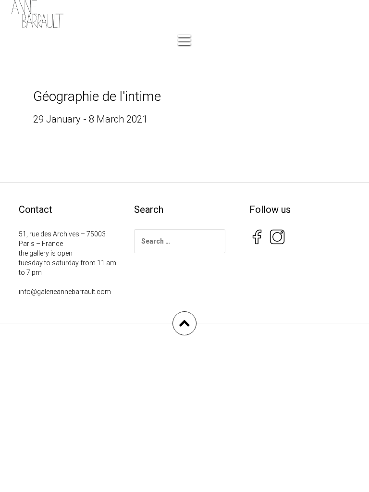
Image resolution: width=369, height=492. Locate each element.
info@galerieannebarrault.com (65, 291)
